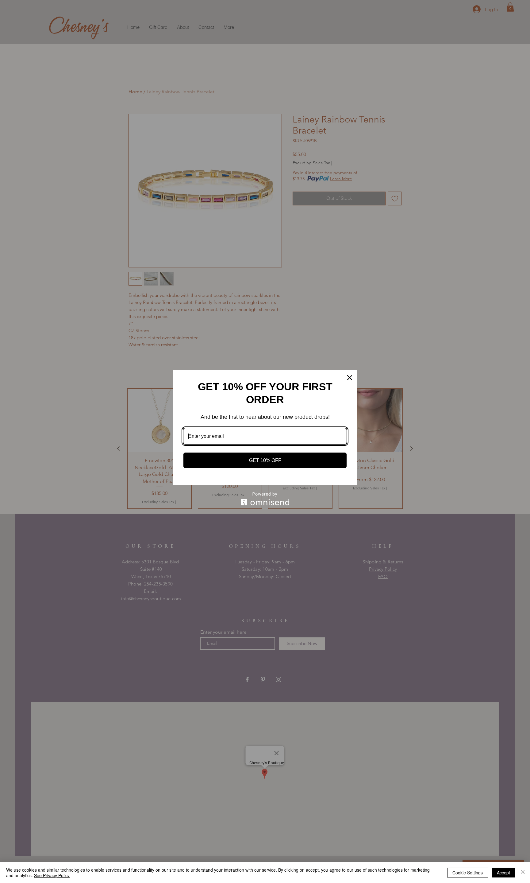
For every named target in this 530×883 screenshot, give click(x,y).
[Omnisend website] (265, 499)
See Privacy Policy (52, 875)
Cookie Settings (467, 872)
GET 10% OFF (265, 460)
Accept (503, 872)
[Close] (349, 377)
